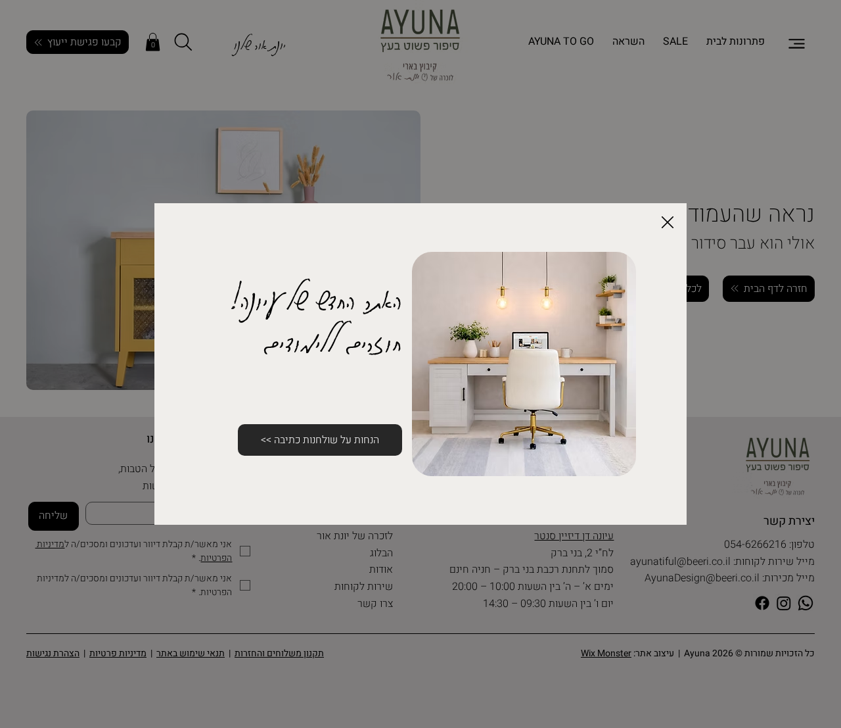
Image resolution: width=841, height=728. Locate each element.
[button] (667, 223)
